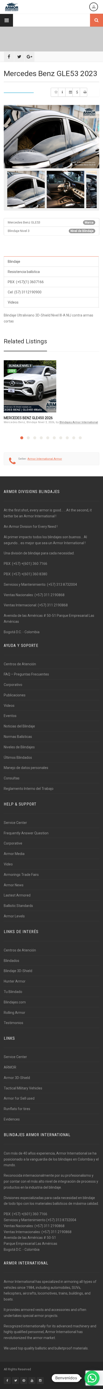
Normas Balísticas (18, 737)
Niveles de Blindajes (19, 747)
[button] (92, 1378)
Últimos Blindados (18, 758)
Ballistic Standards (18, 906)
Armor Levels (14, 916)
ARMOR (10, 1067)
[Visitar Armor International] (69, 92)
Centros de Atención (20, 664)
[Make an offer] (76, 92)
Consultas (12, 778)
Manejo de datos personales (26, 768)
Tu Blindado (13, 992)
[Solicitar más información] (62, 92)
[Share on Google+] (29, 57)
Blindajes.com (15, 1002)
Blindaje (14, 262)
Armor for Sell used (19, 1098)
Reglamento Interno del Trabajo (29, 789)
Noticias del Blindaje (19, 726)
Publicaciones (15, 695)
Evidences (12, 1119)
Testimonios (13, 1023)
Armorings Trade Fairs (21, 875)
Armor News (14, 885)
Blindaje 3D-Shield (18, 971)
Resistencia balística (24, 272)
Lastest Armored (17, 895)
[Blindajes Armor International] (11, 6)
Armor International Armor (45, 458)
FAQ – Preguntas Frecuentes (26, 674)
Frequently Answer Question (26, 833)
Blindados (11, 961)
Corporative (13, 843)
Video (8, 864)
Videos (13, 302)
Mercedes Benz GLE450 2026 (28, 418)
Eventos (10, 716)
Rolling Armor (14, 1013)
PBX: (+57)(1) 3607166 (26, 282)
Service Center (15, 823)
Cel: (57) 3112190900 (25, 292)
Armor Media (14, 854)
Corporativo (13, 685)
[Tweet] (19, 57)
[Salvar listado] (54, 92)
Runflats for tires (17, 1109)
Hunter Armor (15, 981)
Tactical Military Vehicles (23, 1088)
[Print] (83, 92)
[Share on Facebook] (9, 57)
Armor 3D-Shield (17, 1078)
